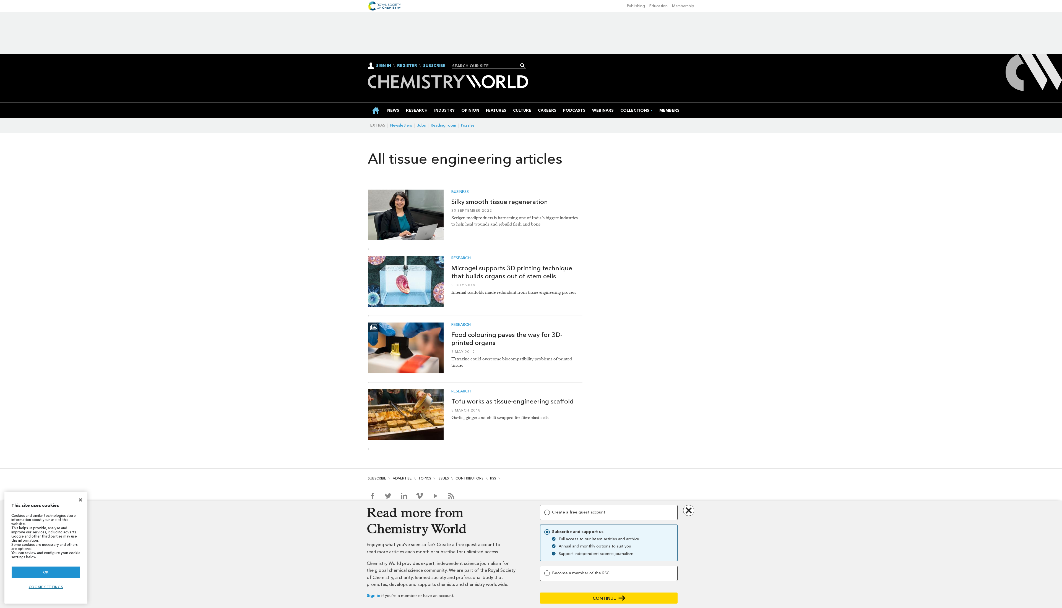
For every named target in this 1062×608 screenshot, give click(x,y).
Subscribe (434, 66)
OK (46, 572)
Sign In (383, 65)
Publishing (636, 6)
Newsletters (401, 125)
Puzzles (468, 125)
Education (658, 6)
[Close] (80, 500)
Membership (683, 6)
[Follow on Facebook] (372, 496)
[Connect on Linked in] (403, 496)
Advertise (402, 478)
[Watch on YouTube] (435, 496)
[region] (45, 548)
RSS (493, 478)
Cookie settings (46, 587)
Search (522, 65)
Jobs (421, 125)
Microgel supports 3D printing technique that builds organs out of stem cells (511, 272)
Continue (604, 598)
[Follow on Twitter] (388, 496)
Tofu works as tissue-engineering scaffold (512, 401)
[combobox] (487, 66)
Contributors (469, 478)
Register (407, 66)
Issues (443, 478)
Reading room (443, 125)
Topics (424, 478)
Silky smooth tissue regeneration (499, 202)
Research (461, 258)
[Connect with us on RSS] (451, 496)
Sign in (373, 595)
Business (460, 192)
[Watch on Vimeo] (419, 496)
